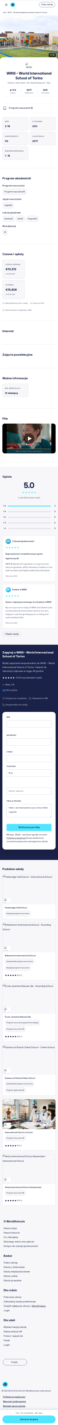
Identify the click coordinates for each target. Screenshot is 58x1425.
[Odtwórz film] (29, 438)
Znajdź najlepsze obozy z (25, 1306)
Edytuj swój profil (13, 1331)
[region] (29, 38)
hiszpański (32, 219)
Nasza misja (10, 1228)
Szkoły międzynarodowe (17, 1271)
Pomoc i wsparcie (13, 1336)
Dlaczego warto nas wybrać (19, 1241)
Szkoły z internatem (14, 1267)
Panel (7, 1340)
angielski (8, 205)
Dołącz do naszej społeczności (21, 1246)
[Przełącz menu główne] (6, 4)
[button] (47, 4)
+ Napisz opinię (12, 634)
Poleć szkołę (11, 1263)
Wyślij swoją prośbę (29, 827)
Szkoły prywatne (12, 1280)
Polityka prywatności (16, 838)
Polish (14, 1362)
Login (7, 1310)
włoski (20, 219)
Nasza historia (12, 1233)
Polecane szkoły (12, 1297)
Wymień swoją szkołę (15, 1327)
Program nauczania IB (14, 192)
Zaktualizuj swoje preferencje (20, 1301)
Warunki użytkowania (14, 1402)
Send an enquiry (29, 1419)
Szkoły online (11, 1276)
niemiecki (8, 219)
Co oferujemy (11, 1237)
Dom (4, 12)
